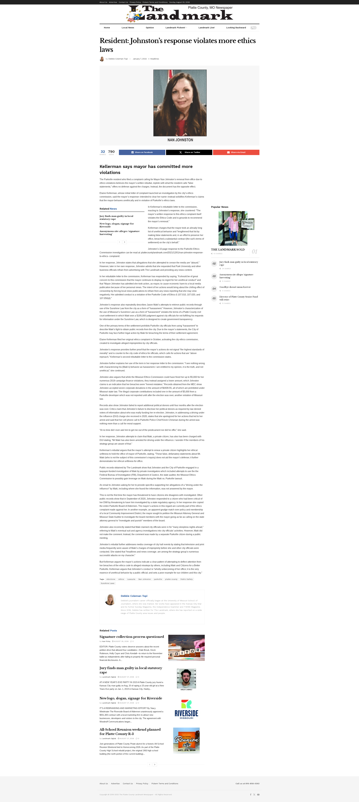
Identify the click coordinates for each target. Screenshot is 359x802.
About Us (103, 2)
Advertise (113, 2)
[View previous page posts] (119, 242)
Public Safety (187, 579)
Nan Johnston (145, 579)
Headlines (154, 59)
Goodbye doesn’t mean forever (235, 287)
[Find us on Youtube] (258, 794)
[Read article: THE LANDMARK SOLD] (235, 228)
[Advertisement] (235, 179)
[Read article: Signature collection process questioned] (186, 648)
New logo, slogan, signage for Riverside (131, 698)
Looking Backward (236, 27)
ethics (121, 579)
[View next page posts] (125, 242)
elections (111, 579)
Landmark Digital (109, 677)
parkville (158, 579)
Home (107, 27)
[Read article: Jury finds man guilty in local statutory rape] (186, 679)
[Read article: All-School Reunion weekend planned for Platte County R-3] (186, 741)
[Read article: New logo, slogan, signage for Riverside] (186, 709)
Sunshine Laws (107, 583)
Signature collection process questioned (132, 637)
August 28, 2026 (121, 641)
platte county (171, 579)
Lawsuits (131, 579)
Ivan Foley (106, 641)
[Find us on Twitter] (254, 794)
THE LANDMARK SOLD (228, 249)
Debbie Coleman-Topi (118, 59)
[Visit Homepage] (179, 14)
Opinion (150, 27)
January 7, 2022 (140, 59)
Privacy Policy (135, 2)
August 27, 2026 (126, 677)
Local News (128, 27)
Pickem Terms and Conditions (155, 2)
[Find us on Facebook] (250, 794)
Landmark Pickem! (175, 27)
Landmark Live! (207, 27)
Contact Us (123, 2)
